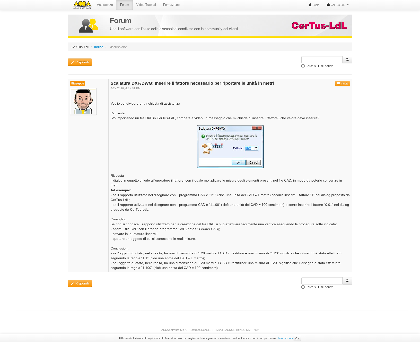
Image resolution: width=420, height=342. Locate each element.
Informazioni (285, 338)
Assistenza (105, 5)
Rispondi (81, 62)
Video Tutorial (146, 5)
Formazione (171, 5)
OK (297, 338)
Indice (98, 47)
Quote (344, 83)
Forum (124, 5)
